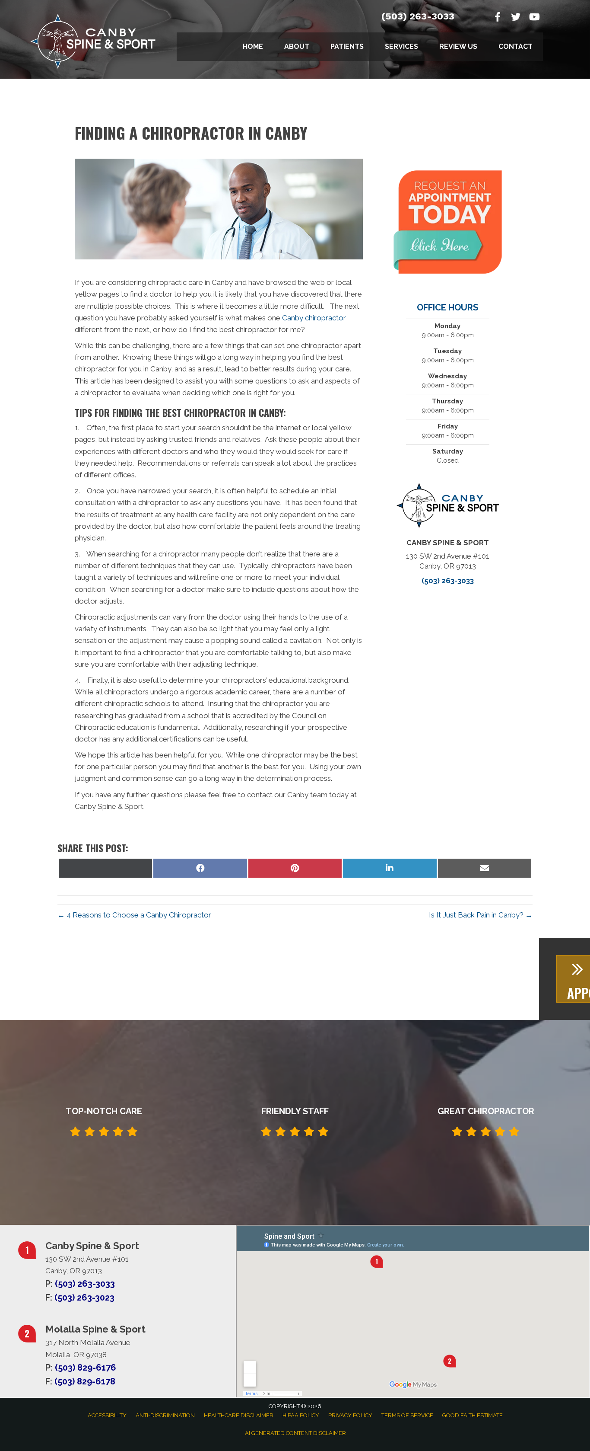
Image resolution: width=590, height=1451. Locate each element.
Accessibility (107, 1415)
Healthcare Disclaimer (238, 1415)
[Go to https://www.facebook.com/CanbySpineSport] (497, 18)
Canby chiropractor (314, 317)
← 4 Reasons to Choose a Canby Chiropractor (134, 915)
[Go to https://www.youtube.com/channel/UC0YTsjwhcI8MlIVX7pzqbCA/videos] (534, 18)
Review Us (458, 46)
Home (253, 46)
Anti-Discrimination (165, 1415)
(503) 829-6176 (85, 1367)
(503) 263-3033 (417, 16)
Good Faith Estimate (472, 1415)
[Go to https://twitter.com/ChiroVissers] (515, 18)
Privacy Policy (350, 1415)
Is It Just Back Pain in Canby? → (481, 915)
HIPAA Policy (300, 1415)
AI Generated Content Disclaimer (295, 1433)
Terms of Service (407, 1415)
